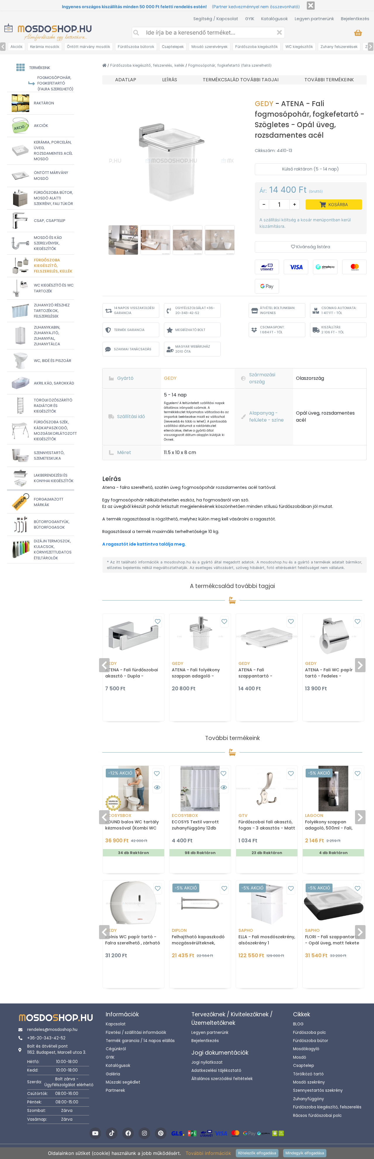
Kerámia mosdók (44, 46)
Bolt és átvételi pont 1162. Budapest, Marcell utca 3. (56, 1049)
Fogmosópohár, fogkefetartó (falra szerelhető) (230, 65)
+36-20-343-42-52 (46, 1038)
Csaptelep (303, 1065)
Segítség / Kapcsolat (215, 19)
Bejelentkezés (355, 19)
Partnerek (115, 1090)
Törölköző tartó (308, 1074)
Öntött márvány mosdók (88, 46)
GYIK (249, 19)
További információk (208, 1153)
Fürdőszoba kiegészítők (256, 46)
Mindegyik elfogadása (304, 1153)
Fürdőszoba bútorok (136, 46)
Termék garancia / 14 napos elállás (140, 1041)
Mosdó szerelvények (209, 46)
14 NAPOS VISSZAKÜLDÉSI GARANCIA (134, 310)
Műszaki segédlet (123, 1082)
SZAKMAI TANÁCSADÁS (132, 349)
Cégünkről (116, 1049)
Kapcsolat (116, 1024)
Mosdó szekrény (309, 1082)
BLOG (298, 1024)
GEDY (265, 103)
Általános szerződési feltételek (222, 1079)
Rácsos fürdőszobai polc (317, 1115)
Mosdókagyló (306, 1049)
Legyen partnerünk (314, 19)
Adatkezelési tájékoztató (216, 1070)
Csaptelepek (173, 46)
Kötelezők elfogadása (257, 1153)
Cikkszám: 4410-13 (273, 151)
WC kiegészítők (299, 46)
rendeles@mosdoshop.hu (52, 1029)
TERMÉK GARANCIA (129, 329)
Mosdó (299, 1057)
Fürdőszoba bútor (310, 1041)
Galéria (113, 1074)
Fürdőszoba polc (309, 1032)
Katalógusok (274, 19)
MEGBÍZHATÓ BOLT (190, 329)
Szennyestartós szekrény (318, 1090)
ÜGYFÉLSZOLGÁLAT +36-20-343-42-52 (195, 310)
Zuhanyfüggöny (308, 1099)
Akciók (16, 46)
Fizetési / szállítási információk (136, 1032)
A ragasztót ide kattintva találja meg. (144, 544)
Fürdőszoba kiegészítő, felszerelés (327, 1107)
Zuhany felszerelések (339, 46)
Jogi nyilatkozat (207, 1062)
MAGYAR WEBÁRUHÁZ (192, 349)
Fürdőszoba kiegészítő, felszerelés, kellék (148, 65)
